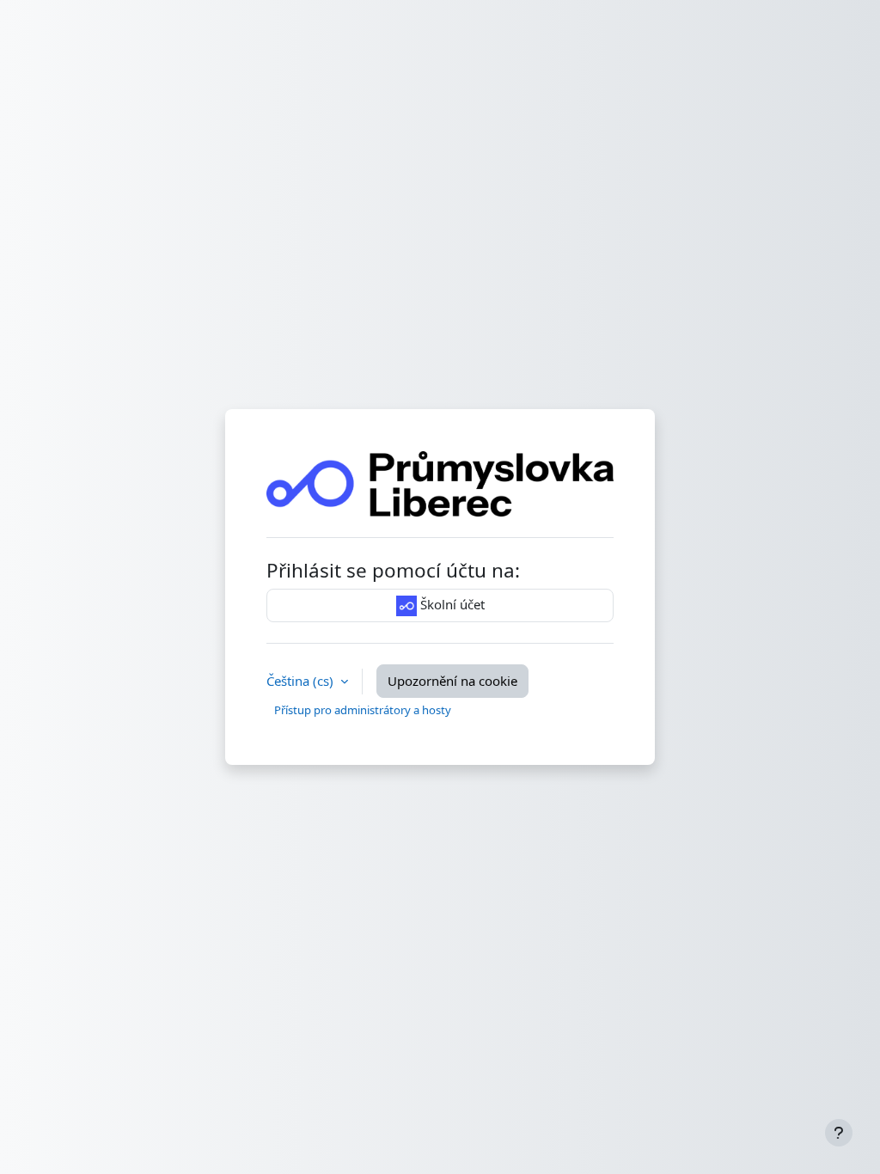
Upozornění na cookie (452, 680)
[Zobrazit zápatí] (838, 1132)
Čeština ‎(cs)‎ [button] (301, 680)
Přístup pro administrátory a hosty (362, 710)
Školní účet (451, 604)
